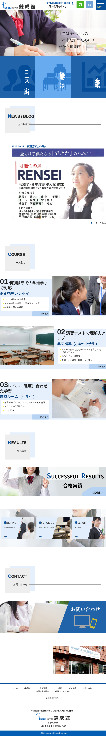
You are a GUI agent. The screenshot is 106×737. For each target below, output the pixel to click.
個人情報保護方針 (53, 698)
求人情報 (72, 688)
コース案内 (27, 77)
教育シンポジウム (62, 691)
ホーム (15, 688)
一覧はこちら (99, 223)
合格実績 (43, 688)
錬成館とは (62, 77)
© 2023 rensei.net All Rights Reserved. (53, 733)
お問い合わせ (88, 688)
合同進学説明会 (42, 691)
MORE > (44, 314)
